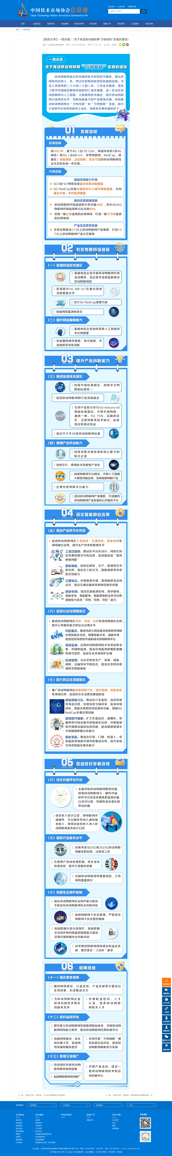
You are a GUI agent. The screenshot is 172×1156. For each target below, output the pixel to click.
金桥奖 (37, 1120)
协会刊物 (149, 24)
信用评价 (38, 1126)
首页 (23, 24)
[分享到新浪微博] (127, 44)
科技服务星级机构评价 (43, 1134)
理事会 (18, 1134)
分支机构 (93, 24)
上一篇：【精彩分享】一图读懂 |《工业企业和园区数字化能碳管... (42, 1095)
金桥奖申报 (132, 6)
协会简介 (19, 1120)
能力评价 (38, 1131)
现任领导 (19, 1128)
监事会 (18, 1137)
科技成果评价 (40, 1137)
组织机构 (19, 1140)
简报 (113, 1126)
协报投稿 (115, 1128)
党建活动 (90, 1120)
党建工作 (107, 24)
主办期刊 (115, 1120)
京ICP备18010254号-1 (58, 1152)
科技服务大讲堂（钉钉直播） (46, 1142)
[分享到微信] (123, 44)
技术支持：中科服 (115, 1152)
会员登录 (111, 6)
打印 (108, 45)
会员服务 (135, 24)
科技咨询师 (79, 24)
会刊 (113, 1123)
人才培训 (38, 1128)
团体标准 (38, 1123)
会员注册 (121, 6)
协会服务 (65, 24)
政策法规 (26, 29)
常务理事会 (20, 1131)
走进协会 (37, 24)
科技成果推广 (40, 1140)
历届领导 (19, 1126)
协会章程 (19, 1123)
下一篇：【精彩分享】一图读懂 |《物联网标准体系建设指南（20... (130, 1095)
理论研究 (121, 24)
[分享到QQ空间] (120, 44)
